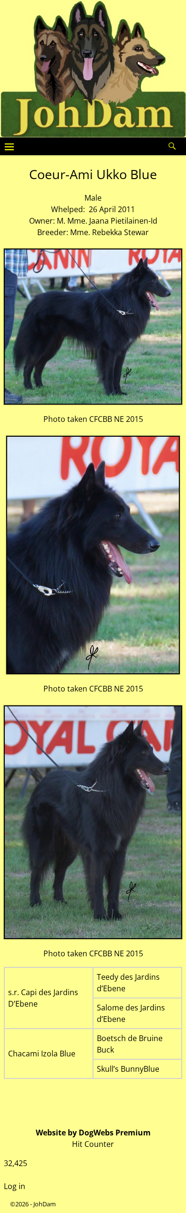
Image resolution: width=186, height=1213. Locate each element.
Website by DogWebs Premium (93, 1132)
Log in (14, 1186)
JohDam (44, 1204)
